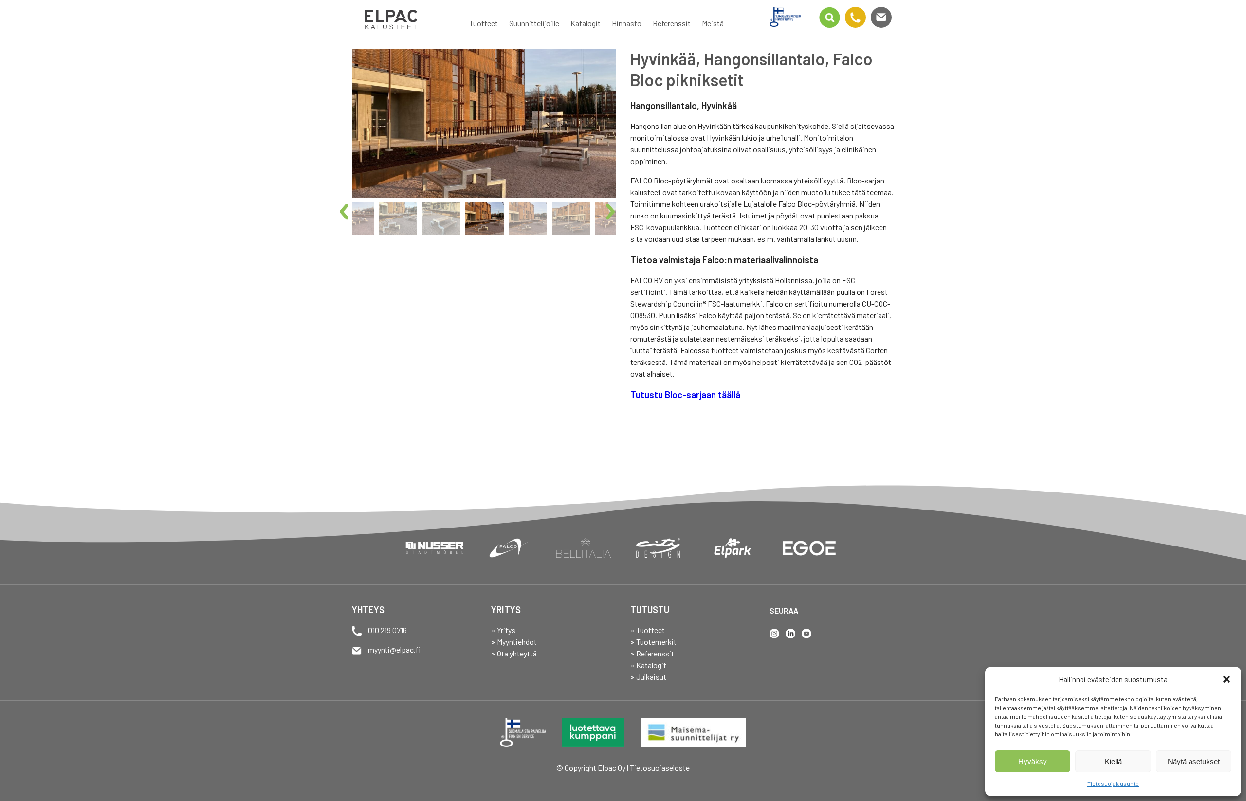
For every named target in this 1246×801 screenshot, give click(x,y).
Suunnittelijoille (534, 23)
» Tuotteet (647, 630)
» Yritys (503, 630)
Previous (348, 212)
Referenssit (672, 23)
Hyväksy (1032, 761)
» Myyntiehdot (514, 641)
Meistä (713, 23)
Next (614, 212)
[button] (1226, 679)
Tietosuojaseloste (660, 767)
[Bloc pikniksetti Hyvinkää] (484, 123)
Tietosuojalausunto (1113, 783)
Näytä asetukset (1194, 761)
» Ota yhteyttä (514, 653)
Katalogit (585, 23)
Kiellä (1113, 761)
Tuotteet (483, 23)
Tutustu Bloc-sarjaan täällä (685, 394)
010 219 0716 (387, 630)
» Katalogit (648, 665)
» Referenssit (652, 653)
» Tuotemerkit (653, 641)
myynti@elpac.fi (394, 649)
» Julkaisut (648, 676)
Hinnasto (626, 23)
